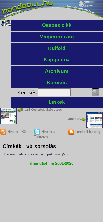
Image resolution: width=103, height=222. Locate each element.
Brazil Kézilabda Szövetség (41, 110)
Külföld (56, 48)
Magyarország (56, 36)
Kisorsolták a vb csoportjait (28, 154)
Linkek (57, 102)
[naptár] (6, 25)
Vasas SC (74, 119)
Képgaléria (57, 59)
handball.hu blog (87, 132)
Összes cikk (57, 25)
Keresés (57, 82)
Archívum (56, 71)
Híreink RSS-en (18, 132)
